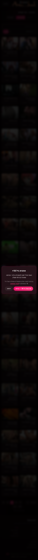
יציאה (9, 289)
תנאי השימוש (14, 284)
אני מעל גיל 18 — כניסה (23, 289)
